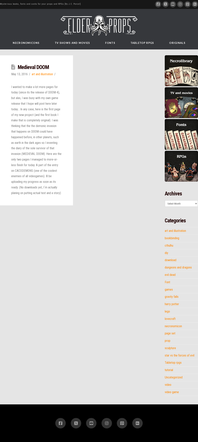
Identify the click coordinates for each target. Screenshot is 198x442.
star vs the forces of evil (179, 355)
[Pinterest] (187, 4)
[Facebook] (158, 4)
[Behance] (195, 4)
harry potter (172, 304)
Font (167, 282)
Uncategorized (174, 377)
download (170, 260)
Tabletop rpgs (173, 362)
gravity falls (171, 296)
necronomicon (173, 326)
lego (167, 311)
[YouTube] (173, 4)
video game (172, 392)
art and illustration (42, 74)
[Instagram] (180, 4)
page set (170, 333)
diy (166, 253)
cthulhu (169, 245)
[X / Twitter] (165, 4)
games (169, 289)
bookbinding (172, 238)
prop (167, 340)
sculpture (170, 348)
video (168, 384)
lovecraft (170, 318)
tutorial (169, 370)
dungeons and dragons (178, 267)
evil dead (170, 274)
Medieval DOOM (33, 67)
